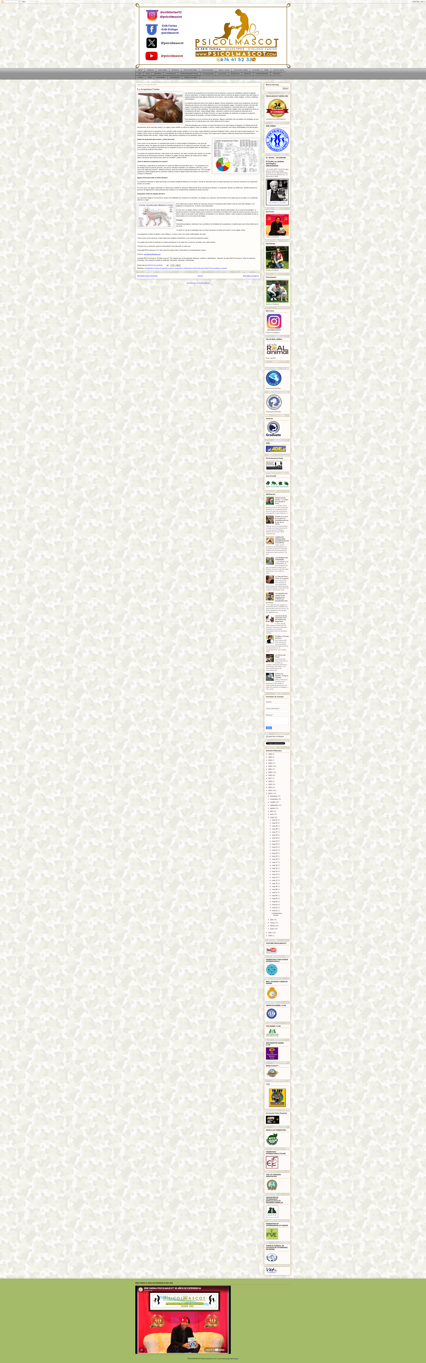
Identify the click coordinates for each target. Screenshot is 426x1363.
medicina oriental (220, 268)
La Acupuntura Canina (148, 89)
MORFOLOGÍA (235, 73)
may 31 (275, 820)
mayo (272, 817)
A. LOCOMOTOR (171, 73)
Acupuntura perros (167, 268)
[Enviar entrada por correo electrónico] (167, 265)
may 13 (275, 874)
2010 (270, 935)
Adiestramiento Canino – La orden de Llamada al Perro (281, 500)
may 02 (275, 907)
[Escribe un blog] (173, 265)
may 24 (275, 841)
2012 (270, 793)
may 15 (275, 868)
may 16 (275, 865)
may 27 (275, 832)
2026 (270, 754)
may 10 (275, 883)
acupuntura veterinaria (183, 268)
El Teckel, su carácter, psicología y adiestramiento (275, 163)
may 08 (275, 889)
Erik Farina (209, 268)
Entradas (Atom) (203, 283)
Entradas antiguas (251, 276)
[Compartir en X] (175, 265)
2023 (270, 763)
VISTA (148, 73)
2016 (270, 781)
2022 (270, 766)
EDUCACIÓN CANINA (190, 70)
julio (271, 811)
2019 (270, 775)
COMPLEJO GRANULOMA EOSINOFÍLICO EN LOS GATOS (282, 540)
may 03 (275, 904)
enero (272, 929)
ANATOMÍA (157, 73)
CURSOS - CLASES (224, 70)
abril (272, 920)
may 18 (275, 859)
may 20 (275, 853)
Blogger (235, 1358)
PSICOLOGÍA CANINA (241, 70)
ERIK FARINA (162, 70)
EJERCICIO (247, 73)
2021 (270, 769)
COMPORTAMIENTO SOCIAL (189, 73)
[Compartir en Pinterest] (179, 265)
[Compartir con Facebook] (177, 265)
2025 (270, 757)
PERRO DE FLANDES (191, 77)
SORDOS (140, 77)
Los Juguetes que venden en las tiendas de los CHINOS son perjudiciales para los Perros (277, 597)
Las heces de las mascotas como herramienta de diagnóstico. (281, 618)
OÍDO (139, 73)
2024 (270, 760)
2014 (270, 787)
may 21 (275, 850)
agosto (272, 808)
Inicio (200, 276)
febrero (273, 926)
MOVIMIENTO (160, 77)
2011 (270, 932)
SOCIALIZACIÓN (208, 73)
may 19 (275, 856)
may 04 (275, 901)
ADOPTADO (276, 73)
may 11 (275, 880)
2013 (270, 790)
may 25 (275, 838)
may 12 (275, 877)
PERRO (266, 70)
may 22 (275, 847)
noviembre (274, 799)
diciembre (274, 796)
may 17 (275, 862)
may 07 (275, 892)
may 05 (275, 898)
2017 (270, 778)
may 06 (275, 895)
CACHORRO (256, 70)
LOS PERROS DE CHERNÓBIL (281, 558)
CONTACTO (150, 70)
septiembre (274, 805)
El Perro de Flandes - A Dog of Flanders (281, 675)
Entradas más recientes (147, 276)
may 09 (275, 886)
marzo (272, 923)
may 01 (275, 910)
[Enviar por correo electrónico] (171, 265)
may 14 (275, 871)
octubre (273, 802)
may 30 (275, 823)
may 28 (275, 829)
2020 (270, 772)
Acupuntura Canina (152, 268)
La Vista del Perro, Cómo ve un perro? (282, 577)
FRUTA (150, 77)
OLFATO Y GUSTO (278, 70)
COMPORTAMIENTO (261, 73)
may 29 (275, 826)
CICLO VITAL (222, 73)
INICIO (140, 70)
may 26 (275, 835)
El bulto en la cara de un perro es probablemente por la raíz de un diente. (282, 520)
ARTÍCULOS (175, 70)
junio (272, 814)
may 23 (275, 844)
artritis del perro (198, 268)
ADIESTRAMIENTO (207, 70)
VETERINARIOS (175, 77)
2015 (270, 784)
